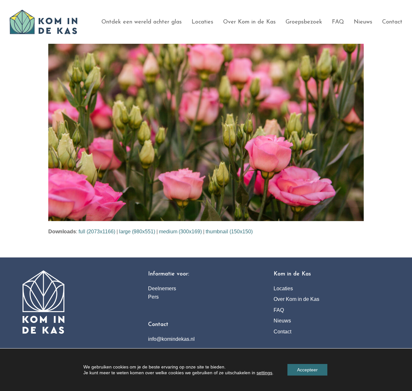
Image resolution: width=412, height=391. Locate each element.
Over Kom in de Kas (296, 299)
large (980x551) (137, 231)
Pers (153, 297)
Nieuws (282, 320)
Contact (282, 331)
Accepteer (307, 369)
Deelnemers (162, 288)
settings (264, 372)
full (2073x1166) (97, 231)
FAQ (279, 310)
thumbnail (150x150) (229, 231)
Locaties (283, 288)
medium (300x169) (180, 231)
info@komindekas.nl (171, 339)
